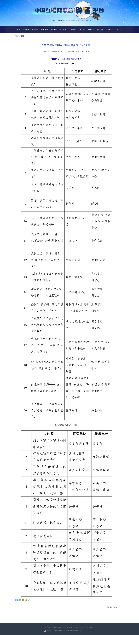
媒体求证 (53, 29)
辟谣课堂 (72, 29)
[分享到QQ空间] (23, 600)
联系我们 (91, 627)
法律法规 (109, 29)
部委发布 (35, 29)
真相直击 (91, 29)
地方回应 (44, 29)
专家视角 (63, 29)
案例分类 (81, 29)
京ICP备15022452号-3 (89, 631)
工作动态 (118, 29)
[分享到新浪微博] (26, 600)
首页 (18, 29)
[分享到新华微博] (20, 600)
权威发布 (26, 29)
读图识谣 (100, 29)
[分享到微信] (29, 600)
